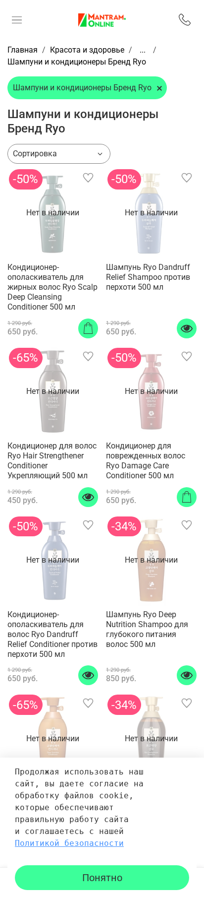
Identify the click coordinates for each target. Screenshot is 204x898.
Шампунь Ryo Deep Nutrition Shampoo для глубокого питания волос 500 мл (147, 629)
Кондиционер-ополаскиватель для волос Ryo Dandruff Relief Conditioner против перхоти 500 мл (52, 634)
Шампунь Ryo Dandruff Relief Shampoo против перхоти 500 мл (148, 277)
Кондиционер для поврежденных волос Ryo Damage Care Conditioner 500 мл (145, 460)
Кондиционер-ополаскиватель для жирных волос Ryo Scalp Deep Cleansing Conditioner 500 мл (52, 287)
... (143, 50)
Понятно (102, 878)
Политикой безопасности (69, 843)
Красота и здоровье (87, 50)
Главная (22, 50)
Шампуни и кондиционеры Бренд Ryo (82, 87)
